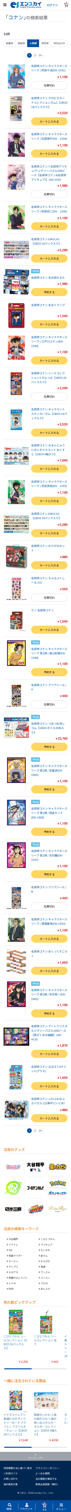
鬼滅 (43, 1266)
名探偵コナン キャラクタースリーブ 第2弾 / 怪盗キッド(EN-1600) (49, 812)
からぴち (45, 1261)
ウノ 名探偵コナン (42, 610)
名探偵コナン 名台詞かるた (48, 277)
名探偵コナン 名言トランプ (48, 305)
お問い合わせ (11, 1478)
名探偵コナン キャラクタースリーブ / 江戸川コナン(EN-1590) (49, 341)
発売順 (45, 43)
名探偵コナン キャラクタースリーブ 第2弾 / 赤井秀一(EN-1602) (49, 994)
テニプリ (13, 1266)
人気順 (33, 43)
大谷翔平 (13, 1239)
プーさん (45, 1272)
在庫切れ (49, 85)
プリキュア (46, 1244)
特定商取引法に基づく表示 (18, 1468)
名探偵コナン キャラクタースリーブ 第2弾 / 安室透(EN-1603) (49, 770)
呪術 (11, 1288)
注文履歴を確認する (46, 1478)
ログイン (52, 5)
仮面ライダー (16, 1255)
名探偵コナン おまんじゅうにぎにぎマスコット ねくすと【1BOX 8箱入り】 (48, 449)
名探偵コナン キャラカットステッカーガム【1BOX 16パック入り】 (49, 413)
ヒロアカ (13, 1272)
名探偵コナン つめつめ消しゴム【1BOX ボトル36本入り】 (48, 728)
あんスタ (45, 1288)
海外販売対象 (11, 1484)
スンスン (45, 1277)
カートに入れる (49, 121)
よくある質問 (43, 1473)
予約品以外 (59, 43)
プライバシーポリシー (47, 1468)
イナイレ (13, 1244)
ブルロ (44, 1283)
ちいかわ (45, 1250)
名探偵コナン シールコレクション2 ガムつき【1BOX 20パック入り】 (48, 377)
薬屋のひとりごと (18, 1277)
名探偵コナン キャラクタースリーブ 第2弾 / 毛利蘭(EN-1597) (49, 855)
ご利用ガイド (11, 1473)
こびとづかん (48, 1239)
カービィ (13, 1261)
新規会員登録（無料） (47, 1484)
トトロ (12, 1283)
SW (10, 1250)
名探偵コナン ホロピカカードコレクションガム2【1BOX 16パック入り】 (49, 102)
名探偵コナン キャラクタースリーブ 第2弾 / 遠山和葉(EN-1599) (49, 653)
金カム (44, 1255)
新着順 (9, 43)
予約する (49, 292)
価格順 (21, 43)
